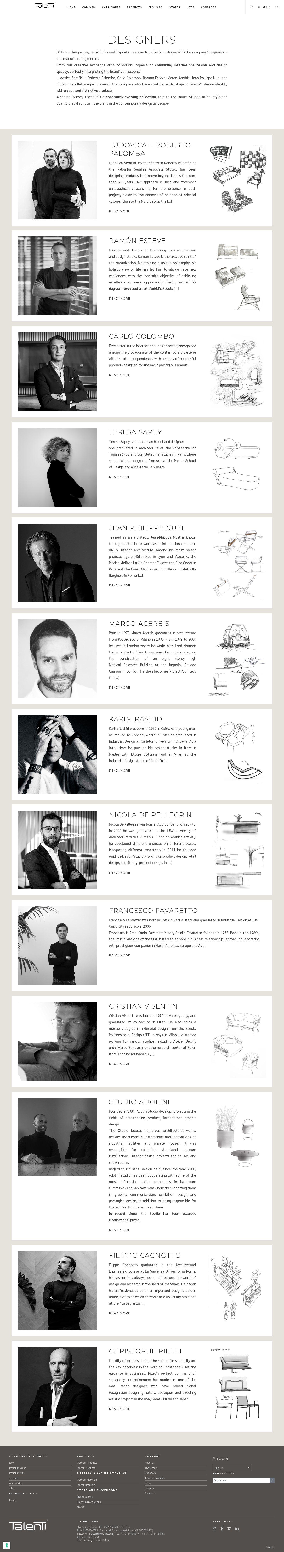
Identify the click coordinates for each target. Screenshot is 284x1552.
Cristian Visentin (143, 1006)
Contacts (150, 1493)
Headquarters (85, 1496)
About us (149, 1462)
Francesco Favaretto (153, 910)
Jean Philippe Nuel (147, 528)
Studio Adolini (139, 1102)
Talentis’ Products (155, 1477)
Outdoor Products (87, 1462)
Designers (150, 1472)
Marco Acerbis (139, 623)
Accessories (15, 1483)
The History (151, 1467)
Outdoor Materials (87, 1479)
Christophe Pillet (146, 1351)
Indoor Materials (86, 1484)
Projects (149, 1488)
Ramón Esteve (137, 241)
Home (12, 1500)
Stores (80, 1506)
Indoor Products (86, 1467)
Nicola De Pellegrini (151, 815)
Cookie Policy (101, 1540)
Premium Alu (16, 1472)
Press (148, 1483)
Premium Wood (17, 1467)
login (222, 1459)
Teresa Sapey (135, 432)
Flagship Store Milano (89, 1501)
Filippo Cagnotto (145, 1255)
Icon (11, 1462)
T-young (13, 1477)
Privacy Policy (85, 1540)
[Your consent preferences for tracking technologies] (6, 1545)
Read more (119, 211)
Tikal (11, 1488)
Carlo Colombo (141, 336)
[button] (277, 7)
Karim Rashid (135, 719)
